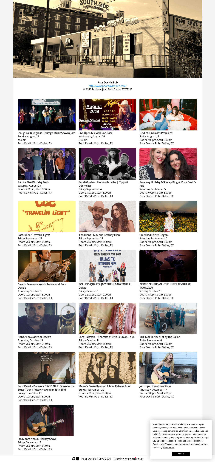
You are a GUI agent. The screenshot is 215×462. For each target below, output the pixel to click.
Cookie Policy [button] (158, 444)
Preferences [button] (168, 447)
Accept (181, 454)
